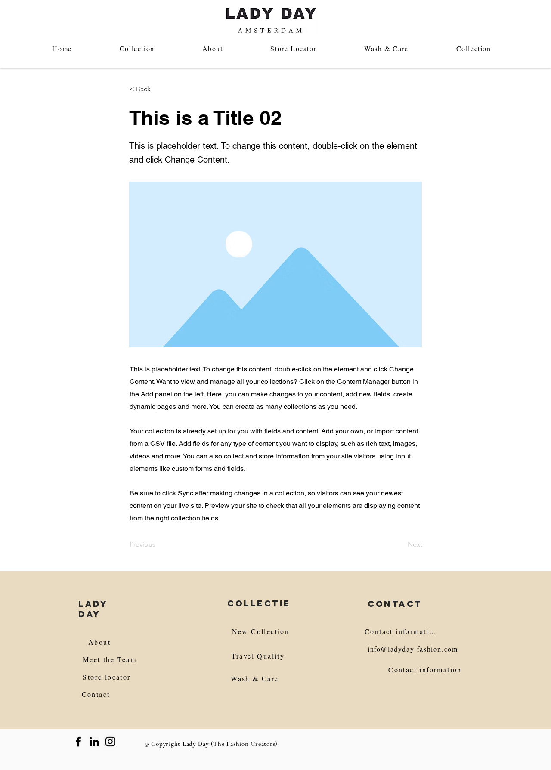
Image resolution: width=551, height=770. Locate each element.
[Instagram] (110, 741)
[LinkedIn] (94, 741)
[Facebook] (78, 741)
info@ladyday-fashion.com (413, 648)
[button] (158, 89)
